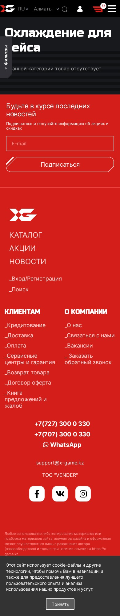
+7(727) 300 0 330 (62, 423)
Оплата (16, 345)
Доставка (20, 335)
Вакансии (80, 345)
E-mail (19, 143)
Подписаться (60, 164)
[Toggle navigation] (113, 9)
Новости (27, 261)
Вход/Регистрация (37, 278)
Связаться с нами (91, 335)
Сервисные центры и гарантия (30, 358)
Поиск (20, 289)
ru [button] (21, 9)
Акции (22, 248)
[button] (45, 8)
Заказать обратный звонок (88, 358)
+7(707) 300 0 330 (62, 434)
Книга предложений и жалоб (26, 399)
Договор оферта (29, 382)
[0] (98, 8)
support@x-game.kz (60, 463)
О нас (74, 325)
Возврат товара (28, 372)
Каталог (25, 235)
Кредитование (26, 325)
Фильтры (5, 55)
